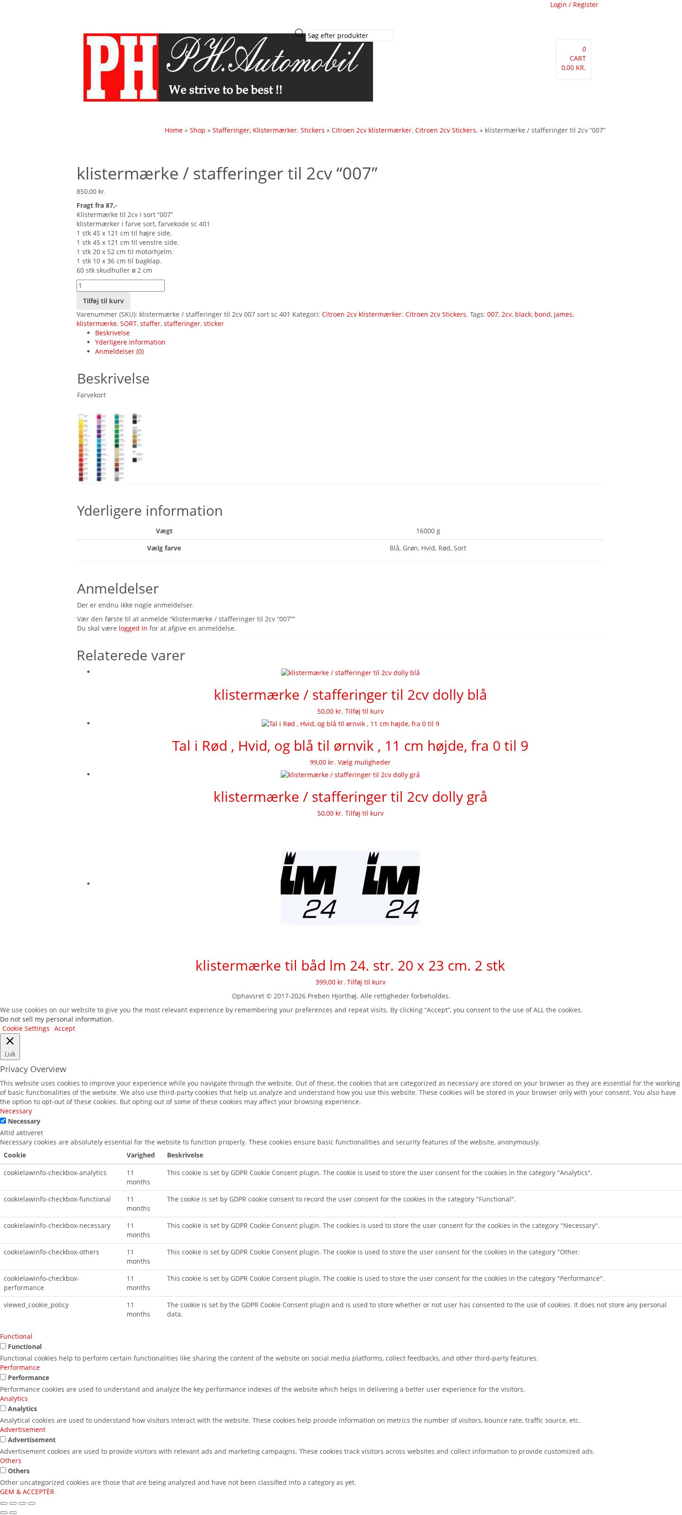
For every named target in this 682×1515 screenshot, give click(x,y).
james (563, 314)
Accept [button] (64, 1028)
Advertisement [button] (22, 1429)
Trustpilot (135, 11)
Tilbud (130, 113)
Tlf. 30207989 (175, 11)
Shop (215, 113)
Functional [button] (16, 1336)
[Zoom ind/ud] (3, 1503)
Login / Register (574, 4)
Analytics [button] (14, 1398)
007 (492, 314)
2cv (507, 314)
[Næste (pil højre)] (13, 1512)
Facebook (100, 11)
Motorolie (159, 113)
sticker (214, 323)
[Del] (22, 1503)
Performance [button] (20, 1367)
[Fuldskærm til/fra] (13, 1503)
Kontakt (191, 113)
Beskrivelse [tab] (112, 332)
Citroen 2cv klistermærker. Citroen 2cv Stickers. (405, 130)
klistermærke (97, 323)
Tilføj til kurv (103, 300)
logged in (133, 628)
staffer (150, 323)
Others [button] (10, 1460)
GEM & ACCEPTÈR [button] (27, 1491)
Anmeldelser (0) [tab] (119, 351)
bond (542, 314)
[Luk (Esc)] (31, 1503)
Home (174, 130)
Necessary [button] (16, 1110)
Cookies (212, 11)
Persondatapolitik (321, 11)
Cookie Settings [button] (26, 1028)
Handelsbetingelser (259, 11)
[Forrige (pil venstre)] (3, 1512)
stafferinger (182, 323)
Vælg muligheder (364, 762)
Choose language (379, 11)
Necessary (24, 1121)
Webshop (101, 113)
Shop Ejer (242, 113)
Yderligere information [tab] (130, 342)
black (523, 314)
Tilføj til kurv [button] (364, 711)
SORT (128, 323)
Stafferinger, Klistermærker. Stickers (268, 130)
